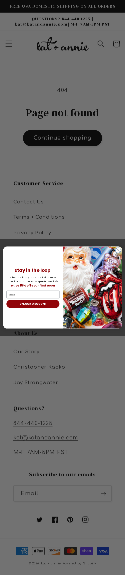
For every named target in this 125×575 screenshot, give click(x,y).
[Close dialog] (118, 250)
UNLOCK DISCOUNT (32, 303)
